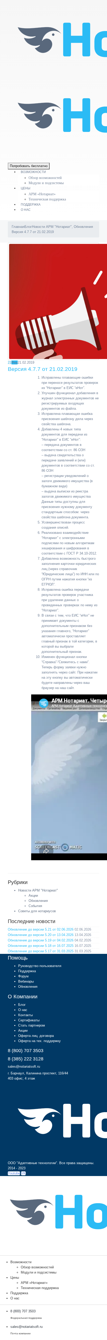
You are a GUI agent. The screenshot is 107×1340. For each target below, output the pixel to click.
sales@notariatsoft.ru (24, 1066)
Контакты (25, 1015)
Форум (23, 976)
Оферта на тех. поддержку (39, 1041)
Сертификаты (28, 1020)
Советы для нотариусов (37, 911)
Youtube (14, 1173)
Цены (25, 188)
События (35, 906)
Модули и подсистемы (46, 183)
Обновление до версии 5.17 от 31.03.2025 (40, 951)
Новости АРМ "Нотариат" (38, 890)
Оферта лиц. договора (36, 1036)
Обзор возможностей (45, 178)
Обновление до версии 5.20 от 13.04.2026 (40, 935)
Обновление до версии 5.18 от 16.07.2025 (40, 946)
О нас (26, 210)
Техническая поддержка (47, 199)
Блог (22, 1005)
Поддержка (31, 204)
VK (23, 1173)
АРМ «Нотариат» (42, 194)
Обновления (38, 901)
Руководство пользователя (39, 966)
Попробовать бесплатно (29, 166)
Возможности (33, 172)
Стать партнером (31, 1025)
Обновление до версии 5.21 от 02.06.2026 (40, 929)
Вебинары (26, 981)
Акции (33, 895)
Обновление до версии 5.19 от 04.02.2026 (40, 940)
